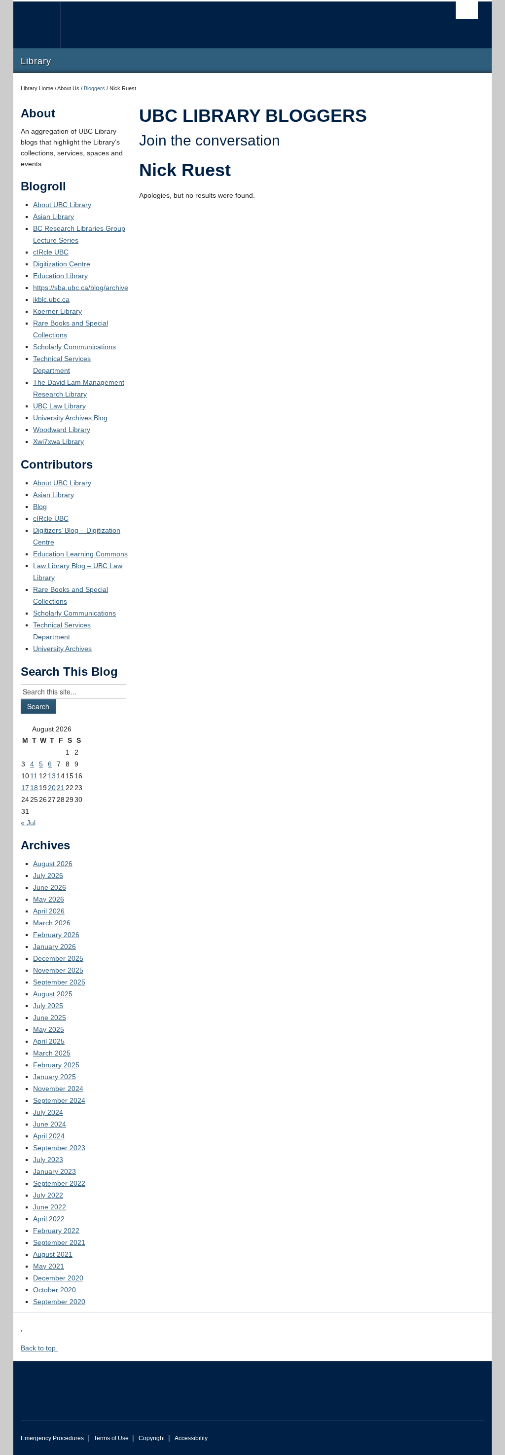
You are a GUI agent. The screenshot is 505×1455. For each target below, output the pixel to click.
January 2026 (54, 946)
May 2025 (48, 1029)
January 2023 (54, 1171)
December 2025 (58, 958)
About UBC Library (62, 205)
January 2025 (54, 1077)
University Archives (62, 649)
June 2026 (49, 887)
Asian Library (53, 216)
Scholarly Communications (74, 347)
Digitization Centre (61, 264)
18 (34, 788)
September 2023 (59, 1148)
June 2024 (49, 1124)
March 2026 (52, 923)
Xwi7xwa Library (58, 441)
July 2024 (48, 1112)
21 (61, 788)
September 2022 (59, 1183)
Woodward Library (61, 430)
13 (52, 776)
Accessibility (191, 1438)
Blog (40, 506)
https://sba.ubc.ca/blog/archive (80, 287)
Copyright (152, 1438)
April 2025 (49, 1041)
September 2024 (59, 1100)
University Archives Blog (70, 418)
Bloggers (94, 88)
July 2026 (48, 875)
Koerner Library (57, 311)
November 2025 (58, 970)
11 (33, 776)
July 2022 (48, 1195)
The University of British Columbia (44, 24)
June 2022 (49, 1207)
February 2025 (56, 1065)
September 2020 (59, 1302)
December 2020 (58, 1278)
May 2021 (48, 1266)
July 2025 (48, 1006)
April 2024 (49, 1136)
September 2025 (59, 982)
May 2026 (48, 899)
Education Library (60, 276)
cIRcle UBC (51, 252)
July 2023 (48, 1160)
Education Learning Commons (80, 554)
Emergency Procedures (52, 1438)
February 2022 (56, 1231)
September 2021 (59, 1242)
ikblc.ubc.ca (51, 299)
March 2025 (52, 1053)
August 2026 (52, 864)
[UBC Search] (467, 10)
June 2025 (49, 1017)
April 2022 (49, 1219)
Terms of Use (111, 1438)
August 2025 (52, 994)
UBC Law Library (59, 406)
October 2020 (54, 1290)
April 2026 (49, 911)
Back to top (39, 1348)
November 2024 (58, 1088)
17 (25, 788)
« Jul (28, 823)
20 (52, 788)
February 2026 (56, 935)
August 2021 (52, 1254)
